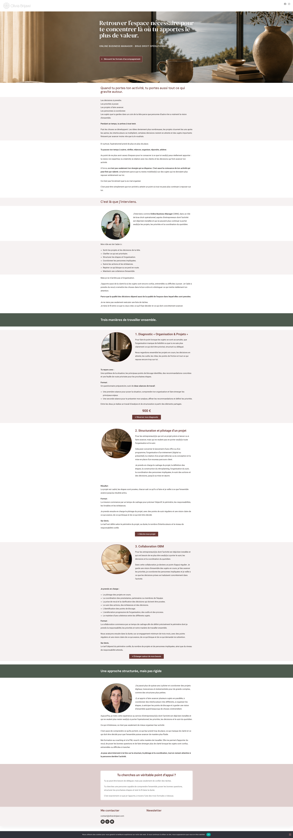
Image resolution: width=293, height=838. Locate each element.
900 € (146, 411)
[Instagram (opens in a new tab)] (289, 4)
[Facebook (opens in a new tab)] (285, 4)
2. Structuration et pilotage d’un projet (160, 430)
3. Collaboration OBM (149, 546)
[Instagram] (107, 822)
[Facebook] (112, 822)
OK (209, 834)
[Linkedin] (103, 822)
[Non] (290, 834)
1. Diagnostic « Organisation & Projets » (161, 334)
